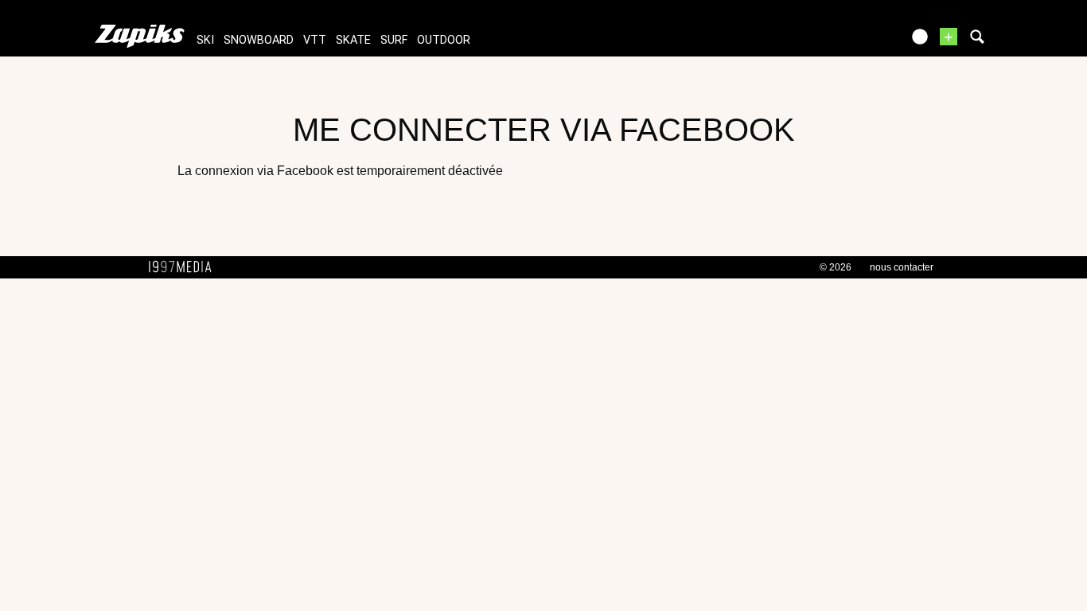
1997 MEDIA (185, 267)
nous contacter (901, 267)
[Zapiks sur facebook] (855, 41)
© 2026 (835, 267)
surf (393, 40)
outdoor (443, 40)
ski (205, 40)
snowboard (259, 40)
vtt (314, 40)
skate (353, 40)
